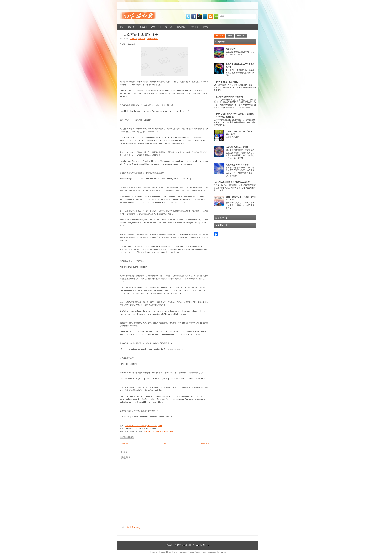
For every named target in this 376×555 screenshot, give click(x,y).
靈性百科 (169, 26)
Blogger (206, 545)
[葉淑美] (216, 236)
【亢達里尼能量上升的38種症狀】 (229, 97)
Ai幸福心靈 (186, 545)
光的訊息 (133, 39)
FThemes (161, 552)
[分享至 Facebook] (129, 437)
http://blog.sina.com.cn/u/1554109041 (159, 432)
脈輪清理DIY (231, 49)
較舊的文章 (205, 443)
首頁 (122, 26)
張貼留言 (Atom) (133, 527)
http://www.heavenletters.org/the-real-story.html (143, 426)
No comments (152, 39)
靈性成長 (141, 39)
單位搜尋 (182, 26)
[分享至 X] (126, 437)
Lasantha (183, 552)
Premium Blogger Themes (197, 552)
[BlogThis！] (123, 437)
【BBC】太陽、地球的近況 (226, 82)
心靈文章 (156, 26)
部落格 (143, 26)
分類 (230, 36)
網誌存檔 (240, 36)
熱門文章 (219, 36)
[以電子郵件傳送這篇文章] (121, 437)
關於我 (132, 26)
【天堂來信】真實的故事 (139, 34)
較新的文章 (125, 443)
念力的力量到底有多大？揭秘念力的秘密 (232, 182)
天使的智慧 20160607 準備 (237, 164)
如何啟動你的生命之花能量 (237, 147)
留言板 (206, 26)
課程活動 (194, 26)
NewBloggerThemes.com (217, 552)
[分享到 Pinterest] (132, 437)
